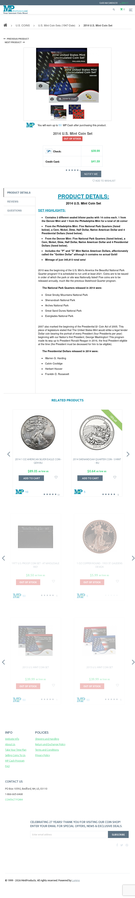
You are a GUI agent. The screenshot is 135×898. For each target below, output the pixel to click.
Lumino (76, 880)
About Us (10, 744)
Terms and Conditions (47, 749)
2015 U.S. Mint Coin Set (99, 667)
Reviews (12, 201)
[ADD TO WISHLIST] (56, 476)
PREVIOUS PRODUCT (18, 38)
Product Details (18, 192)
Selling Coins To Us (15, 755)
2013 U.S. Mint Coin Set (35, 667)
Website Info (12, 739)
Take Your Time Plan (15, 749)
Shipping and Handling (47, 739)
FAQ (7, 766)
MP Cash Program (14, 760)
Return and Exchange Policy (50, 744)
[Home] (15, 14)
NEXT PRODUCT (13, 42)
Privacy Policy (42, 755)
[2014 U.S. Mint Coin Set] (58, 112)
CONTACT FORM (14, 799)
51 (59, 494)
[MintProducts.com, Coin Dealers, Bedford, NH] (47, 851)
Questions (14, 210)
